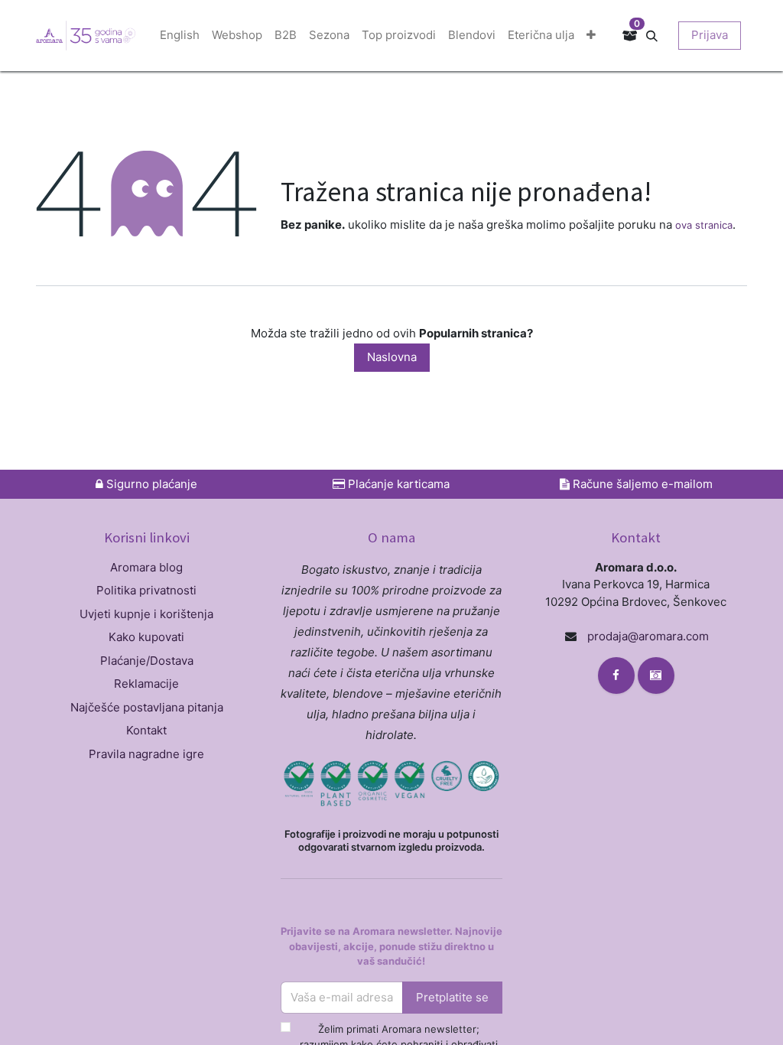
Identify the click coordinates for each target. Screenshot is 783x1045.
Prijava (709, 35)
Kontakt (146, 730)
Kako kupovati (146, 637)
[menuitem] (180, 35)
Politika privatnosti (146, 590)
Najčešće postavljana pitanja (146, 707)
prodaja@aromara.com (648, 636)
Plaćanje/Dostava (146, 660)
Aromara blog (146, 567)
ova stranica (704, 225)
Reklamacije (146, 683)
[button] (657, 34)
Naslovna (392, 357)
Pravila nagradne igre (146, 754)
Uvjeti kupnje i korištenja (146, 614)
